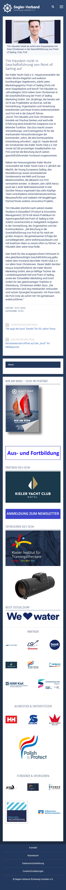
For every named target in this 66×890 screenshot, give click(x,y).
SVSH (21, 311)
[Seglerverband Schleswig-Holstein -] (21, 10)
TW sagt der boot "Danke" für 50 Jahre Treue (30, 328)
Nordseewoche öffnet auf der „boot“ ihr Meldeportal (28, 345)
